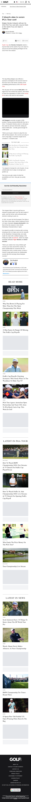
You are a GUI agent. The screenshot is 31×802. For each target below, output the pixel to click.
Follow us (19, 40)
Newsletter (26, 40)
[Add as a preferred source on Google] (15, 790)
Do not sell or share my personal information (15, 785)
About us (15, 764)
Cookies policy (15, 778)
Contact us (15, 769)
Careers (15, 780)
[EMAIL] (16, 264)
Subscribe (22, 1)
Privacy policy (15, 773)
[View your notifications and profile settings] (14, 2)
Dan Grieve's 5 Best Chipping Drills (18, 6)
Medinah (15, 237)
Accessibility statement (15, 775)
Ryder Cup (5, 45)
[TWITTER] (11, 264)
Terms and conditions (15, 771)
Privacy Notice (20, 198)
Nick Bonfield (10, 31)
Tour (3, 13)
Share (6, 40)
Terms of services (19, 197)
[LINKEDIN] (14, 264)
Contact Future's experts (15, 766)
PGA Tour (9, 13)
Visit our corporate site (20, 796)
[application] (15, 107)
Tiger (14, 239)
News (20, 33)
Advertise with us (15, 782)
